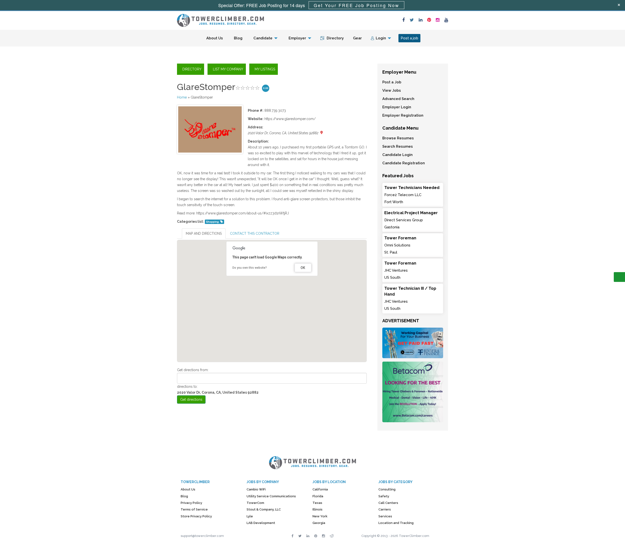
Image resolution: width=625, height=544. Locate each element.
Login (381, 38)
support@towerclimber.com (202, 536)
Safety (383, 496)
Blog (238, 38)
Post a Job (391, 82)
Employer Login (396, 107)
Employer (297, 38)
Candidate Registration (403, 163)
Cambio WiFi (256, 489)
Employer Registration (402, 115)
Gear (357, 38)
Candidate (262, 38)
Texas (317, 503)
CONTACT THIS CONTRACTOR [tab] (254, 233)
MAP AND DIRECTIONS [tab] (204, 233)
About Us (214, 38)
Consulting (387, 489)
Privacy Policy (191, 503)
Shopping (212, 221)
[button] (272, 295)
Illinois (317, 509)
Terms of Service (194, 509)
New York (319, 516)
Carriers (384, 509)
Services (385, 516)
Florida (317, 496)
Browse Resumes (398, 138)
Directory (335, 38)
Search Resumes (397, 146)
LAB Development (261, 523)
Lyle (250, 516)
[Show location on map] (321, 132)
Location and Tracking (396, 523)
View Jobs (391, 90)
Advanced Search (398, 99)
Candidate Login (397, 155)
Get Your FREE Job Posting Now (356, 5)
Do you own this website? (249, 267)
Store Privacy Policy (196, 516)
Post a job (409, 38)
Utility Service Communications (271, 496)
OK (303, 268)
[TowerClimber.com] (220, 19)
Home (182, 97)
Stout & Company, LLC (264, 509)
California (320, 489)
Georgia (318, 523)
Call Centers (388, 503)
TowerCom (255, 503)
